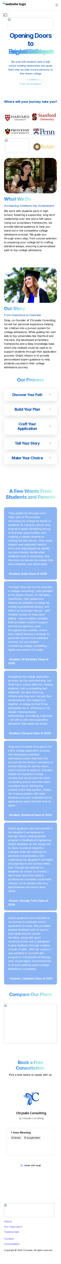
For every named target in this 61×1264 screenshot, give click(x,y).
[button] (14, 5)
